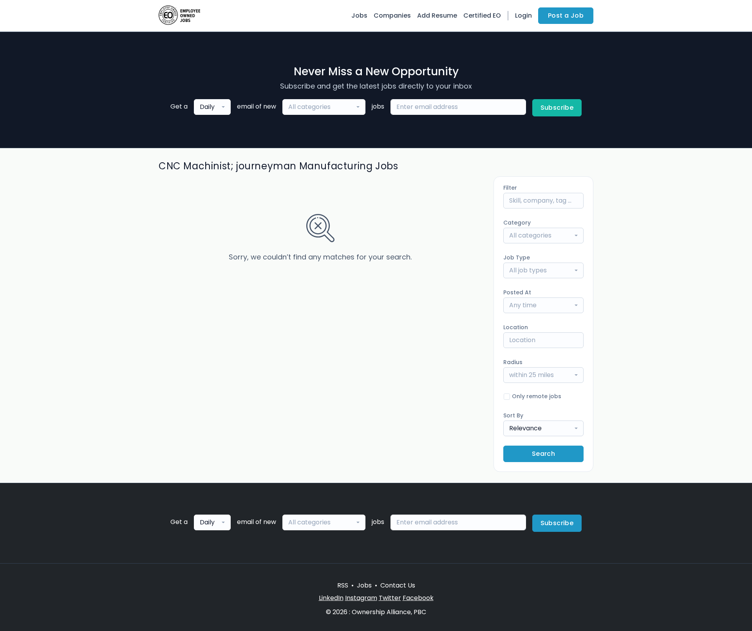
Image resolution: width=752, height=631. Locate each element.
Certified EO (482, 15)
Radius (512, 362)
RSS (342, 585)
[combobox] (212, 107)
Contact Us (397, 585)
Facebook (418, 597)
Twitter (390, 597)
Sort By (513, 415)
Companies (392, 15)
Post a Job (566, 15)
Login (523, 15)
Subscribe (557, 107)
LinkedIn (331, 597)
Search (543, 453)
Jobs (359, 15)
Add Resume (437, 15)
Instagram (361, 597)
